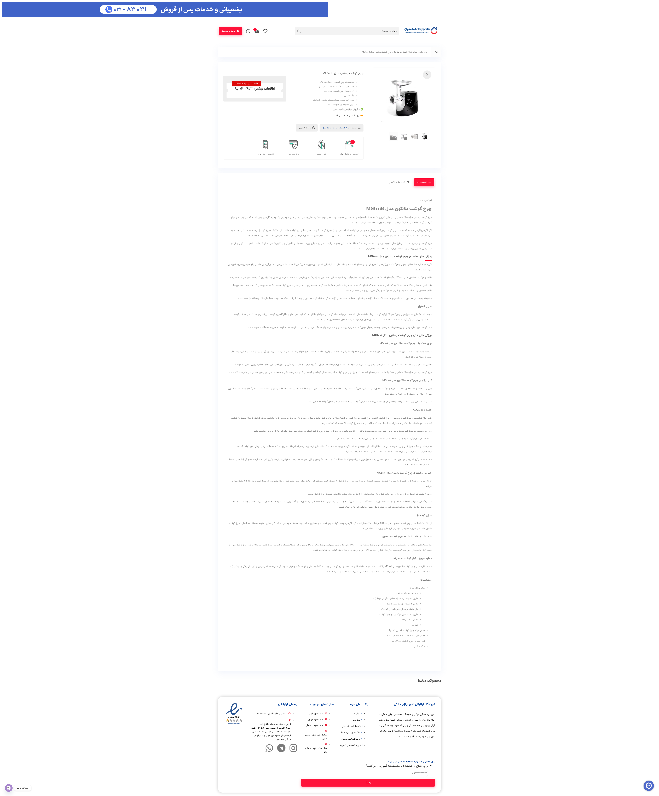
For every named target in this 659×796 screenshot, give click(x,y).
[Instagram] (293, 748)
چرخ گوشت (344, 128)
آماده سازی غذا (415, 52)
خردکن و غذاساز (400, 52)
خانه (426, 52)
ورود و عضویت (228, 31)
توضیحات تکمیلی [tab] (397, 182)
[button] (427, 74)
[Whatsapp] (269, 748)
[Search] (299, 31)
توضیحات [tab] (421, 182)
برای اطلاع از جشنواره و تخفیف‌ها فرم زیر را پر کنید (397, 766)
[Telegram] (281, 748)
